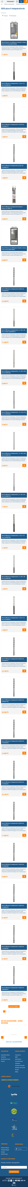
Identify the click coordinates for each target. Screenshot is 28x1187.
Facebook (20, 1149)
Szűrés (6, 15)
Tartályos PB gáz (5, 1150)
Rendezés (13, 15)
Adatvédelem (18, 1059)
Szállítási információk (20, 1067)
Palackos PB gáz (5, 1147)
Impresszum (18, 1055)
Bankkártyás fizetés (5, 1059)
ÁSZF (16, 1057)
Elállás (16, 1071)
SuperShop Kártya (5, 1055)
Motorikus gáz (4, 1154)
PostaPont (3, 1057)
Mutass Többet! (14, 1006)
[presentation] (2, 1037)
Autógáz (3, 1152)
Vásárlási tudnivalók (19, 1065)
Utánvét (3, 1061)
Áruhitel (17, 1069)
